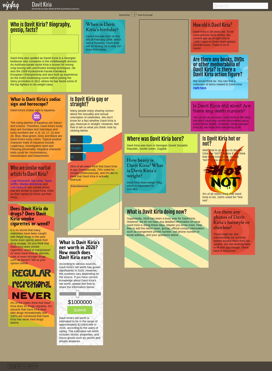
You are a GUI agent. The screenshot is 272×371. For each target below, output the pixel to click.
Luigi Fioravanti (20, 180)
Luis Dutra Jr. (18, 187)
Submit (80, 310)
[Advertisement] (163, 68)
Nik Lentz (37, 180)
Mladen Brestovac (31, 184)
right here (199, 87)
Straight (76, 148)
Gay (73, 139)
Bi (72, 157)
